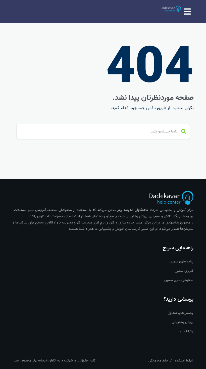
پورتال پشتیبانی (182, 322)
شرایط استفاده (184, 360)
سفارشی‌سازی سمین (178, 280)
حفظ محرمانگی (158, 360)
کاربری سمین (184, 271)
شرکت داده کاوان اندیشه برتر (52, 360)
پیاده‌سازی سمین (181, 261)
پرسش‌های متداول (180, 313)
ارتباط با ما (186, 331)
